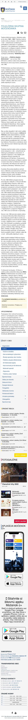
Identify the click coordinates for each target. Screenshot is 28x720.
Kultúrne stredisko (8, 351)
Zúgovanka (6, 371)
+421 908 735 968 (13, 685)
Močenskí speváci (8, 368)
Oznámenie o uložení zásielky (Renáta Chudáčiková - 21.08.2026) (12, 414)
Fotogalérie (5, 388)
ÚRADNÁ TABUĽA (8, 408)
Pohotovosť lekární (7, 393)
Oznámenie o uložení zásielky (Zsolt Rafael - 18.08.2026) (12, 434)
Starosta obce (4, 654)
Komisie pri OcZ (4, 657)
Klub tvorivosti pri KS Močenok (12, 365)
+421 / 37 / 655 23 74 (13, 683)
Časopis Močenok (7, 385)
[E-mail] (14, 1)
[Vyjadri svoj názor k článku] (21, 33)
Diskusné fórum (7, 382)
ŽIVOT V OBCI (7, 341)
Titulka (2, 18)
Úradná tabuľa (5, 417)
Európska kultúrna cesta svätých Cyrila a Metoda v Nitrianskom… (19, 502)
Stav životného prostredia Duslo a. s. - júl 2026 (13, 427)
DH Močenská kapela (9, 363)
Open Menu (25, 8)
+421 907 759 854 (16, 687)
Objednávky (4, 669)
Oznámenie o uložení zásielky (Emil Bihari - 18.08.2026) (13, 441)
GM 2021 (15, 510)
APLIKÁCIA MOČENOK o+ (14, 527)
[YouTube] (15, 713)
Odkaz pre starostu (8, 379)
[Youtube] (5, 1)
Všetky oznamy (20, 455)
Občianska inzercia (8, 391)
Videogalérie (6, 399)
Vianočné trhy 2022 (10, 484)
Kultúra (4, 349)
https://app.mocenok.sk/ (14, 621)
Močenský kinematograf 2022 (18, 492)
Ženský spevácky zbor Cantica (12, 357)
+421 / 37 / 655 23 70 (17, 681)
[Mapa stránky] (11, 1)
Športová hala (6, 402)
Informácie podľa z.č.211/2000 (10, 659)
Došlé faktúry (4, 667)
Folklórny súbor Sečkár (10, 374)
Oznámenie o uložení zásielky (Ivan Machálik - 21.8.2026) (11, 421)
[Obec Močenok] (18, 33)
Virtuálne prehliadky (8, 396)
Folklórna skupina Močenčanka (12, 360)
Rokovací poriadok (15, 657)
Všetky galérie (20, 521)
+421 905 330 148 (14, 689)
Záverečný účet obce (6, 675)
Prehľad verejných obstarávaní (8, 672)
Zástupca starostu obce (6, 656)
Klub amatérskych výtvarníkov (12, 354)
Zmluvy (3, 666)
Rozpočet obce (4, 673)
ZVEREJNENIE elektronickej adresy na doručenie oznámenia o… (12, 447)
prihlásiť (4, 301)
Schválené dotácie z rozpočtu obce (9, 670)
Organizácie (5, 346)
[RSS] (8, 1)
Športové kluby (6, 377)
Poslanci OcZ (12, 654)
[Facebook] (2, 1)
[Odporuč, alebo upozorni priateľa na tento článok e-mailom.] (25, 33)
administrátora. (12, 334)
